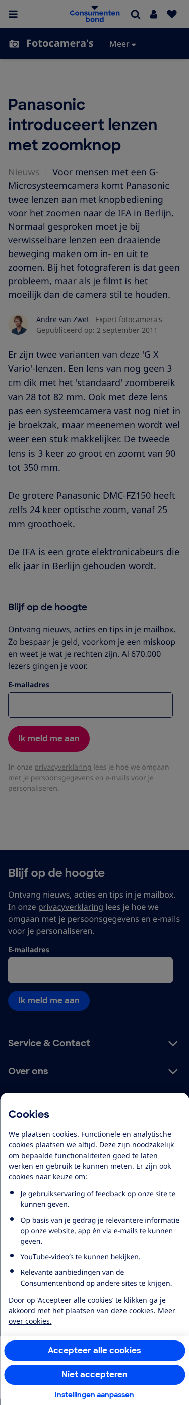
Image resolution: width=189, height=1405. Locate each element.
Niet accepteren (94, 1374)
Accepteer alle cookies (94, 1350)
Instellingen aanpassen (94, 1394)
